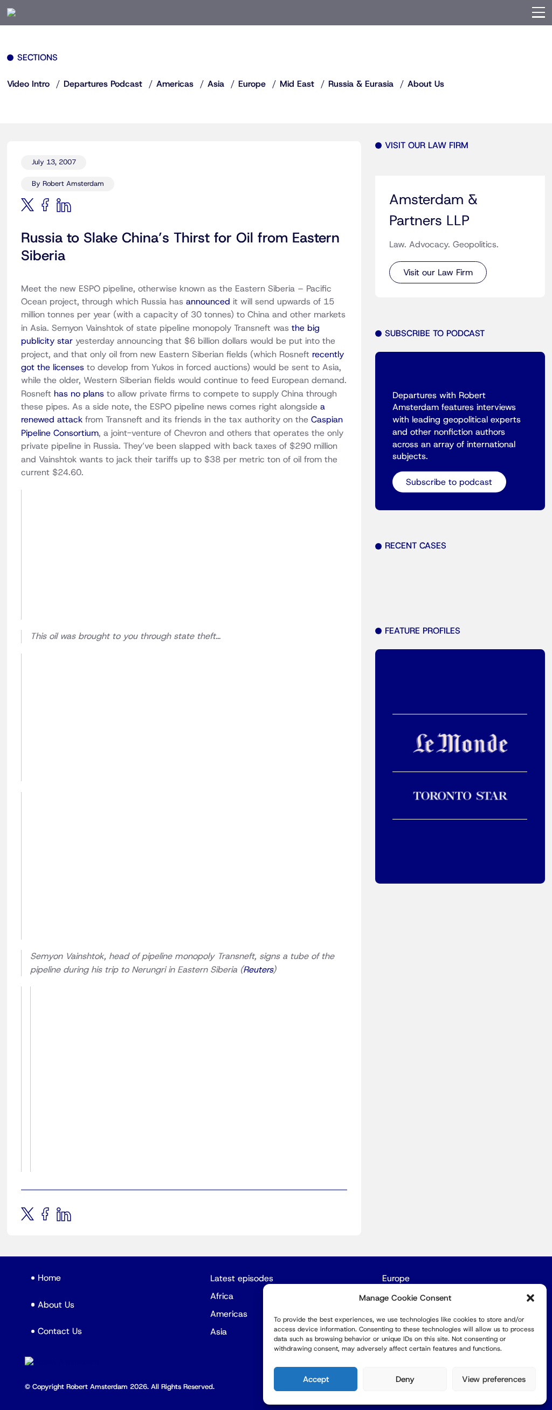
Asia (216, 84)
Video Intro (28, 84)
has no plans (79, 394)
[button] (530, 1298)
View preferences (494, 1379)
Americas (175, 84)
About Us (426, 84)
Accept (316, 1379)
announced (208, 302)
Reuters (258, 970)
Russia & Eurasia (361, 84)
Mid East (297, 84)
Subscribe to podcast (449, 482)
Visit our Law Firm (438, 273)
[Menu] (538, 12)
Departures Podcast (103, 84)
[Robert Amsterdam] (11, 12)
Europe (252, 84)
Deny (405, 1379)
